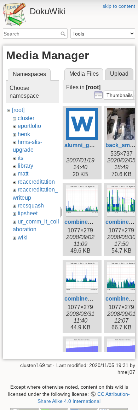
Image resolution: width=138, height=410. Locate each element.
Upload (119, 74)
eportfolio (29, 126)
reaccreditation (36, 182)
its (20, 158)
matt (23, 174)
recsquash (31, 206)
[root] (18, 110)
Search (64, 33)
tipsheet (28, 213)
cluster (26, 118)
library (25, 166)
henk (24, 134)
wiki (23, 237)
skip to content (119, 6)
